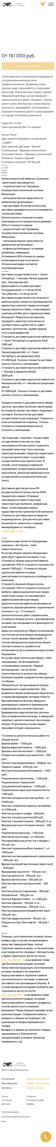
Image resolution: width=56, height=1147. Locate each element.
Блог (3, 1121)
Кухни (5, 1096)
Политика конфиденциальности (15, 1116)
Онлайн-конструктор (37, 1083)
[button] (45, 1136)
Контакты (7, 1087)
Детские (6, 1103)
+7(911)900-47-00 (12, 531)
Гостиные (7, 1100)
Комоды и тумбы (35, 1100)
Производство (9, 1083)
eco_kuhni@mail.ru (13, 960)
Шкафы (30, 1103)
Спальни (31, 1096)
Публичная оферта (10, 1112)
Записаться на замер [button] (37, 1078)
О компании (8, 1078)
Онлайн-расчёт (34, 1087)
